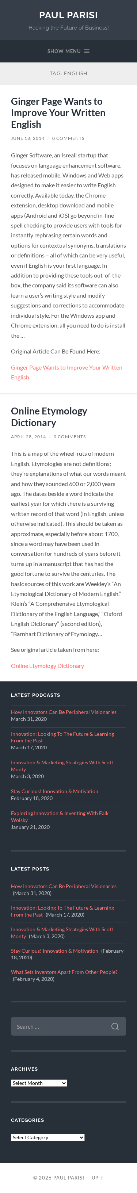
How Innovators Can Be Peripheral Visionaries (64, 712)
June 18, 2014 (28, 138)
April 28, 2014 (28, 436)
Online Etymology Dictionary (49, 416)
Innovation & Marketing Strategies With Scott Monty (62, 766)
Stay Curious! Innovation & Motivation (54, 791)
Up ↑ (98, 1178)
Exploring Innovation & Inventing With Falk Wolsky (60, 816)
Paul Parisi (68, 14)
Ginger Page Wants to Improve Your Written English (58, 112)
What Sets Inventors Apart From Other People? (64, 972)
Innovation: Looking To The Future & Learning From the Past (62, 737)
